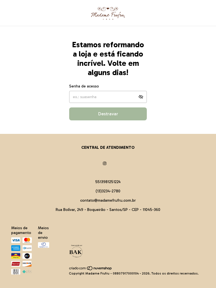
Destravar (108, 113)
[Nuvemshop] (90, 269)
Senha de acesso (84, 86)
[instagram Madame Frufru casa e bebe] (105, 163)
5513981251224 (108, 181)
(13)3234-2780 (108, 191)
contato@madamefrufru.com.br (108, 200)
